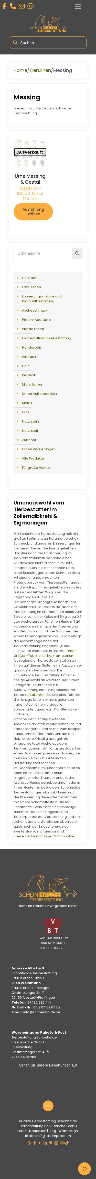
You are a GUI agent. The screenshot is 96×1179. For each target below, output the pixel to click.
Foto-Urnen (31, 287)
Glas (25, 412)
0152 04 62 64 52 (46, 1007)
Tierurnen (40, 70)
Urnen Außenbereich (39, 393)
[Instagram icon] (56, 1143)
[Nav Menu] (78, 7)
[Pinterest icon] (51, 1143)
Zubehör (29, 439)
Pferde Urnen (33, 328)
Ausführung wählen (33, 212)
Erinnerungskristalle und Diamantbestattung (42, 299)
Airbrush (29, 356)
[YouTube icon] (40, 1143)
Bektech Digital (37, 1135)
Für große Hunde (36, 467)
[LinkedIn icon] (45, 1143)
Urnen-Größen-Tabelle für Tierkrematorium (46, 653)
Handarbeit (31, 347)
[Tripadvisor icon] (61, 1143)
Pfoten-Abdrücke (36, 319)
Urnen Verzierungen (39, 449)
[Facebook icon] (35, 1143)
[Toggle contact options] (84, 1168)
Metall (27, 402)
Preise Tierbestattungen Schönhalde (44, 836)
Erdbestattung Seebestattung (46, 338)
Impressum (61, 1135)
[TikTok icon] (67, 1143)
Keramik (29, 375)
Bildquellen (37, 1130)
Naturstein (30, 421)
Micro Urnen (32, 384)
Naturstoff (30, 430)
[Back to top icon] (48, 1105)
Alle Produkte (33, 458)
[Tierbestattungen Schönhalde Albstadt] (48, 900)
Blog (52, 1130)
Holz (25, 365)
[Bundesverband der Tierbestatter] (52, 933)
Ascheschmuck (35, 310)
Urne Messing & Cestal (30, 179)
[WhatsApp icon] (29, 1143)
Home (20, 70)
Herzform (30, 277)
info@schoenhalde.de (41, 1012)
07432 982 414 (39, 1002)
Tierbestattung (44, 1121)
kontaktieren (35, 694)
